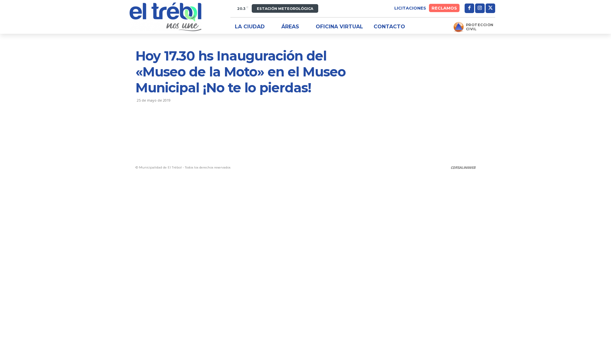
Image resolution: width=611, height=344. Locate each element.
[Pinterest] (171, 125)
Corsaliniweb (463, 167)
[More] (200, 125)
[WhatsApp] (185, 125)
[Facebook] (469, 8)
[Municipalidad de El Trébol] (165, 17)
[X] (490, 8)
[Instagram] (480, 8)
